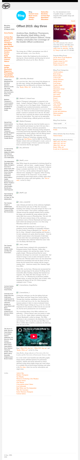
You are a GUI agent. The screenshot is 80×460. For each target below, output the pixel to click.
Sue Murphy (8, 39)
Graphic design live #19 (60, 61)
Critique (31, 17)
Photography (8, 73)
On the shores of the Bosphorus (62, 57)
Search (73, 21)
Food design (57, 83)
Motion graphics (58, 113)
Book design (57, 74)
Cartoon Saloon (21, 380)
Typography (8, 75)
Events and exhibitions (60, 111)
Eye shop (23, 367)
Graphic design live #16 (60, 65)
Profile (55, 130)
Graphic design (57, 85)
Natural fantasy (57, 136)
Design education (58, 79)
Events (31, 19)
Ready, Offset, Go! (25, 87)
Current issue (33, 14)
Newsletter (45, 17)
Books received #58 (59, 59)
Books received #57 (59, 63)
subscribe (65, 48)
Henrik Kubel (8, 46)
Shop (56, 50)
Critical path (57, 78)
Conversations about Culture (24, 384)
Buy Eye (56, 41)
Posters (55, 98)
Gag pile (44, 230)
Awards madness (58, 72)
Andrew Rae (8, 37)
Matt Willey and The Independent (26, 388)
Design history (57, 81)
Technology (56, 102)
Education (44, 19)
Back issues (33, 15)
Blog (30, 12)
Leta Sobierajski (21, 386)
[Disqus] (27, 423)
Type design (56, 115)
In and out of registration (60, 149)
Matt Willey (8, 44)
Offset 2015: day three (59, 141)
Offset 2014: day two (26, 348)
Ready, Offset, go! (22, 350)
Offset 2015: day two (59, 143)
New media (56, 94)
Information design (58, 89)
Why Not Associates (22, 390)
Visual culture (9, 76)
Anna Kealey (8, 33)
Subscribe (44, 12)
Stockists (44, 14)
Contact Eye (45, 15)
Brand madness (57, 76)
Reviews (55, 100)
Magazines (8, 71)
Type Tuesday (57, 104)
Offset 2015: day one (40, 348)
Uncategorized (57, 108)
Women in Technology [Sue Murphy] (27, 379)
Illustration (8, 69)
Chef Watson (28, 139)
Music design (57, 93)
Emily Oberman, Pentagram (24, 392)
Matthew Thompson (22, 375)
